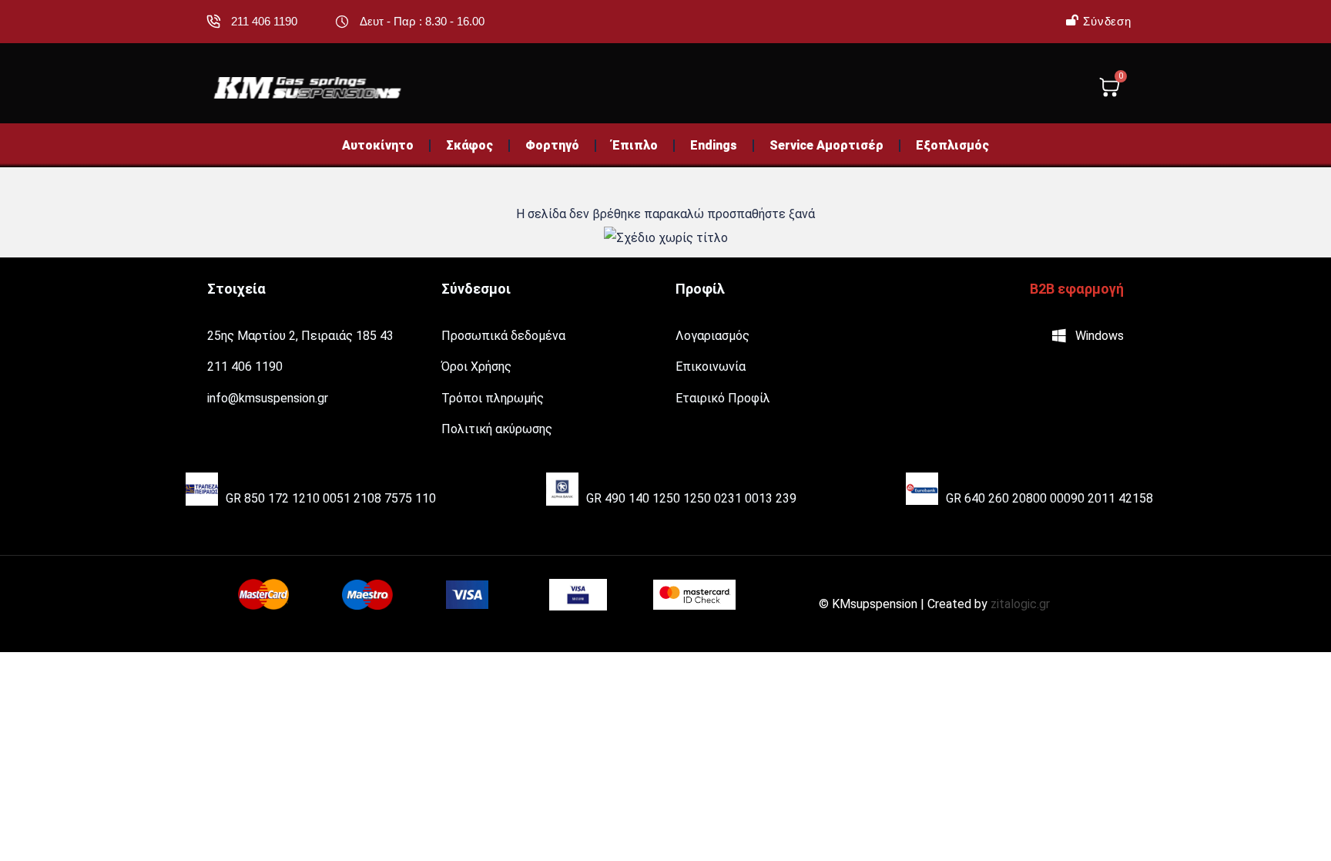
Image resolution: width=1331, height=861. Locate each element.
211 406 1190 (264, 21)
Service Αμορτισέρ (826, 145)
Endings (713, 145)
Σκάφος (469, 145)
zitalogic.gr (1020, 604)
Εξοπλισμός (952, 145)
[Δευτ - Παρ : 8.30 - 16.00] (342, 21)
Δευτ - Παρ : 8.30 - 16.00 (422, 21)
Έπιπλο (635, 145)
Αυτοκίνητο (378, 145)
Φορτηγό (552, 145)
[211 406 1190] (213, 21)
